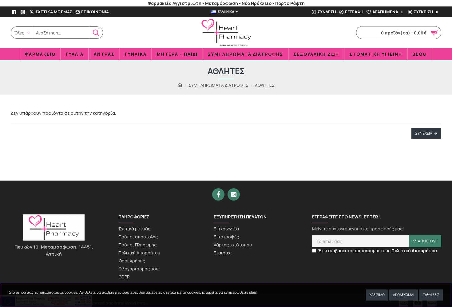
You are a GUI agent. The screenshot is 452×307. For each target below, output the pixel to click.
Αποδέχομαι (403, 295)
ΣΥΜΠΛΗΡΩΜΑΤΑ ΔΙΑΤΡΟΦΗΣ (218, 85)
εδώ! (253, 292)
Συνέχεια (423, 133)
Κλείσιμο (377, 295)
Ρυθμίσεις (430, 295)
